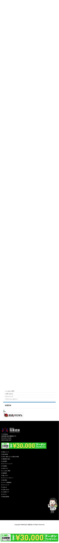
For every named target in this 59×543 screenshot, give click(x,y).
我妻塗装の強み (6, 459)
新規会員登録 (6, 496)
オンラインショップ (7, 463)
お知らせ (5, 487)
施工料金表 (5, 454)
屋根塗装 (5, 473)
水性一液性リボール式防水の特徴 (11, 456)
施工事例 (5, 480)
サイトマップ (9, 396)
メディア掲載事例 (7, 482)
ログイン (5, 494)
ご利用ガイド (6, 492)
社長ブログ (5, 468)
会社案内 (5, 461)
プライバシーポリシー (12, 399)
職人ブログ (5, 475)
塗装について (6, 452)
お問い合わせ (9, 394)
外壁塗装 (5, 466)
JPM (4, 411)
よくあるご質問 (10, 391)
